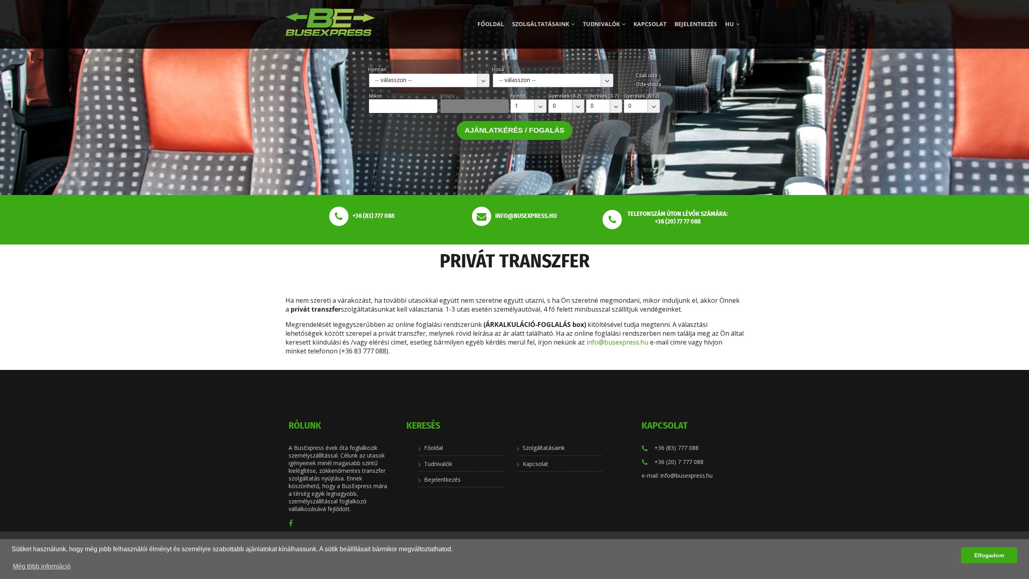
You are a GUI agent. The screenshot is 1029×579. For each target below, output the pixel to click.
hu (729, 24)
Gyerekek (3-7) (602, 95)
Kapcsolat (649, 24)
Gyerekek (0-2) (564, 95)
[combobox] (429, 80)
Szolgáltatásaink (540, 24)
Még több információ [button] (42, 566)
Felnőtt (518, 95)
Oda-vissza (648, 84)
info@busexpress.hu (617, 342)
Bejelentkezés (695, 24)
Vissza (448, 95)
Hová (498, 69)
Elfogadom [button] (989, 555)
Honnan (377, 69)
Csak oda (646, 75)
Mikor (375, 95)
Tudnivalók (601, 24)
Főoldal (491, 24)
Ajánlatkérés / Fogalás (514, 130)
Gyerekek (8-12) (641, 95)
